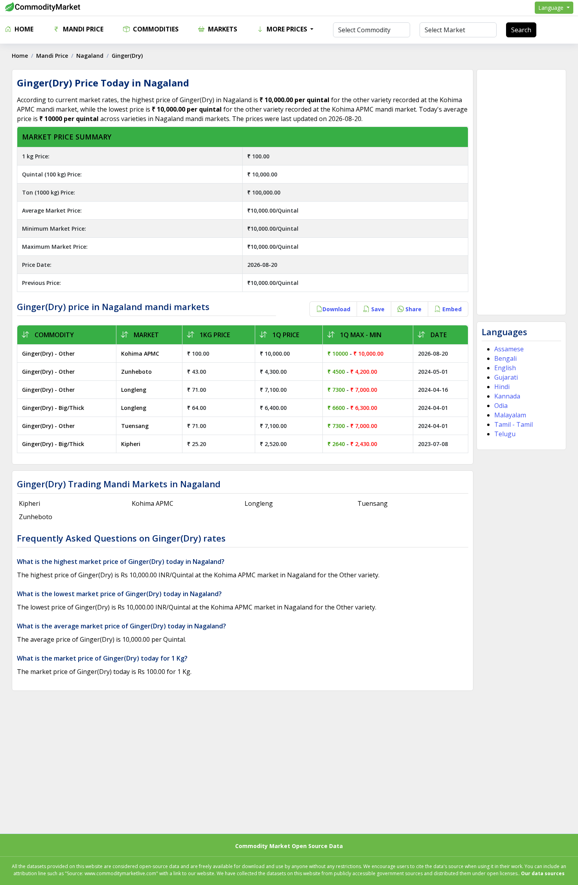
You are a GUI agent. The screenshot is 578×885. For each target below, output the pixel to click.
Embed (451, 309)
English (505, 368)
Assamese (509, 349)
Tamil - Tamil (513, 424)
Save (377, 309)
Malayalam (510, 415)
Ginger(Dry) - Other (48, 353)
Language (551, 7)
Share (413, 309)
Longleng (133, 389)
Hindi (502, 386)
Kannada (507, 396)
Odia (501, 405)
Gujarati (506, 377)
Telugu (504, 434)
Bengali (505, 358)
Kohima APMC (140, 353)
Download (336, 309)
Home (23, 29)
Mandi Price (82, 29)
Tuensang (135, 426)
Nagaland (89, 55)
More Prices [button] (287, 29)
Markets (221, 29)
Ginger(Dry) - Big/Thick (53, 407)
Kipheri (130, 444)
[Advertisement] (521, 192)
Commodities (155, 29)
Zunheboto (136, 371)
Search (521, 30)
